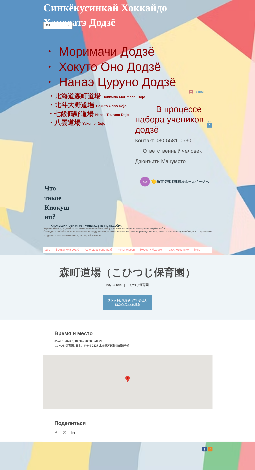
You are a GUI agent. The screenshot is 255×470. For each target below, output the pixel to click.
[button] (209, 124)
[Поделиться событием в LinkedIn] (73, 432)
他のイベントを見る (127, 304)
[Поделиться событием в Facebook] (56, 432)
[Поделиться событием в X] (64, 432)
